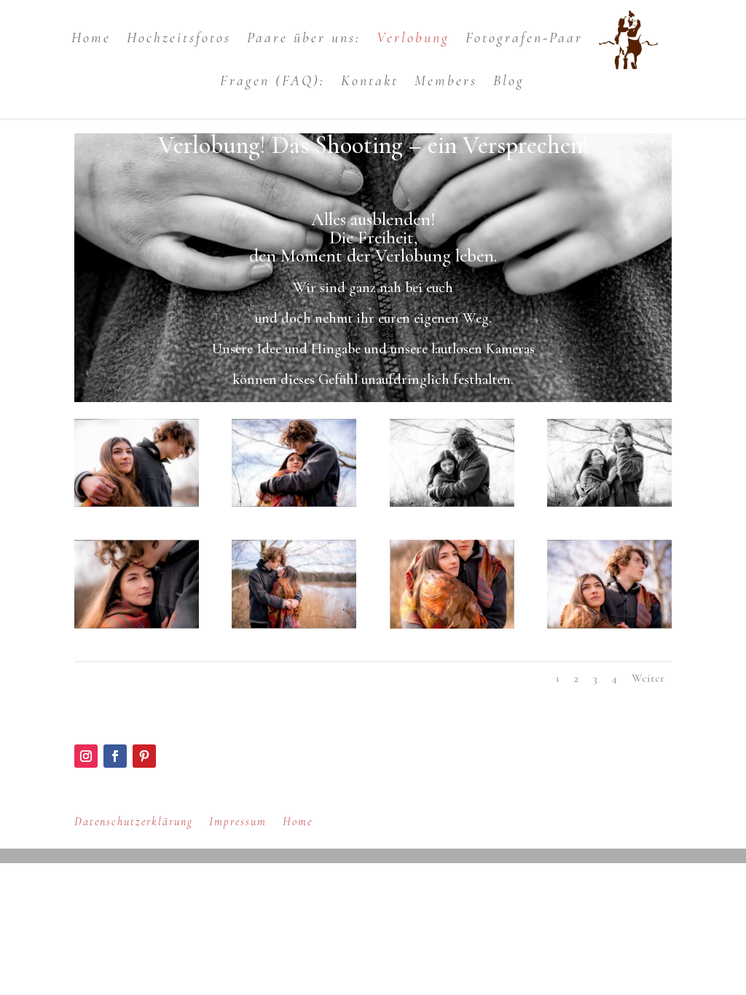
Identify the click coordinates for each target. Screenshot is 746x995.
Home (91, 40)
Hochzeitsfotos (179, 40)
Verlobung (413, 40)
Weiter (648, 678)
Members (446, 83)
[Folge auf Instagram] (86, 756)
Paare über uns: (304, 40)
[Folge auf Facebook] (115, 756)
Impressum (238, 821)
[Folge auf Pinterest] (144, 756)
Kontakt (369, 83)
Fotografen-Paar (524, 40)
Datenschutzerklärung (133, 821)
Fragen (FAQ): (272, 83)
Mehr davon (499, 762)
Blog (509, 83)
